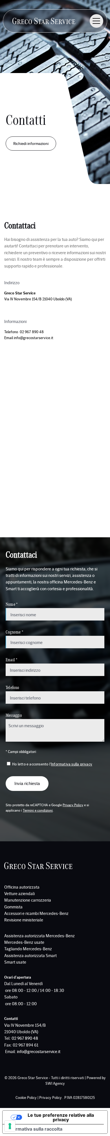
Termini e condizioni (38, 810)
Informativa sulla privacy (71, 763)
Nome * (11, 604)
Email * (11, 659)
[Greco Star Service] (43, 21)
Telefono (12, 687)
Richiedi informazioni (31, 143)
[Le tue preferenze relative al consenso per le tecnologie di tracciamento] (10, 1126)
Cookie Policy (26, 1097)
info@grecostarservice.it (33, 337)
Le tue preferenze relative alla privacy (61, 1117)
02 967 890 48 (32, 331)
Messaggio (14, 715)
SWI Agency (55, 1083)
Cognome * (14, 631)
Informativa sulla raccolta (34, 1129)
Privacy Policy (73, 805)
